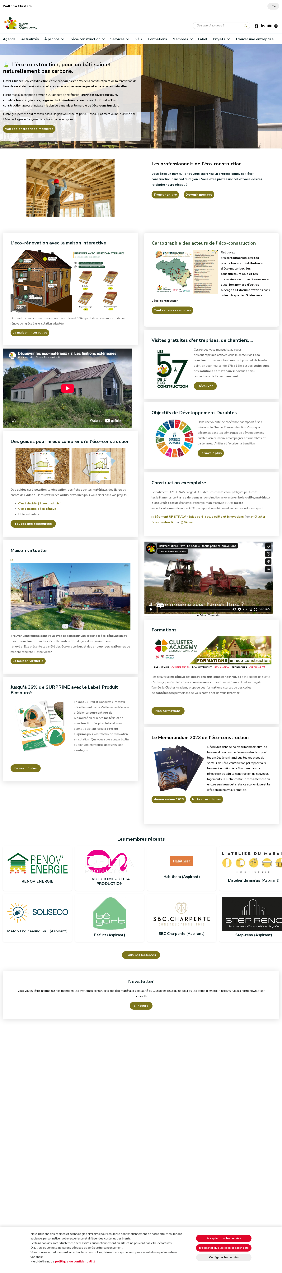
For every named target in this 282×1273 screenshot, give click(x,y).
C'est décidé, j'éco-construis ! (39, 503)
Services (117, 39)
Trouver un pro (165, 195)
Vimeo (188, 522)
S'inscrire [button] (141, 1006)
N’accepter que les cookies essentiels (223, 1248)
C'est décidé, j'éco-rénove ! (38, 509)
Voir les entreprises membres (29, 129)
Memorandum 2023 (168, 799)
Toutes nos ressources (172, 310)
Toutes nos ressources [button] (33, 524)
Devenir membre (199, 195)
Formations (157, 39)
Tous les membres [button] (141, 955)
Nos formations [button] (168, 711)
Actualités (30, 39)
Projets (219, 39)
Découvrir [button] (205, 386)
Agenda (9, 39)
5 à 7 (138, 39)
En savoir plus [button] (25, 768)
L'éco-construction (85, 39)
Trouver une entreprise (254, 39)
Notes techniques (206, 799)
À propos (51, 39)
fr (271, 6)
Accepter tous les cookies (224, 1238)
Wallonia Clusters (17, 6)
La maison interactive (29, 332)
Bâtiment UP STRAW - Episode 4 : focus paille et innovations (199, 517)
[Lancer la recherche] (246, 26)
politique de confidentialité (75, 1261)
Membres (180, 39)
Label (202, 39)
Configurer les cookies (224, 1257)
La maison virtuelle (28, 661)
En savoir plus (211, 453)
